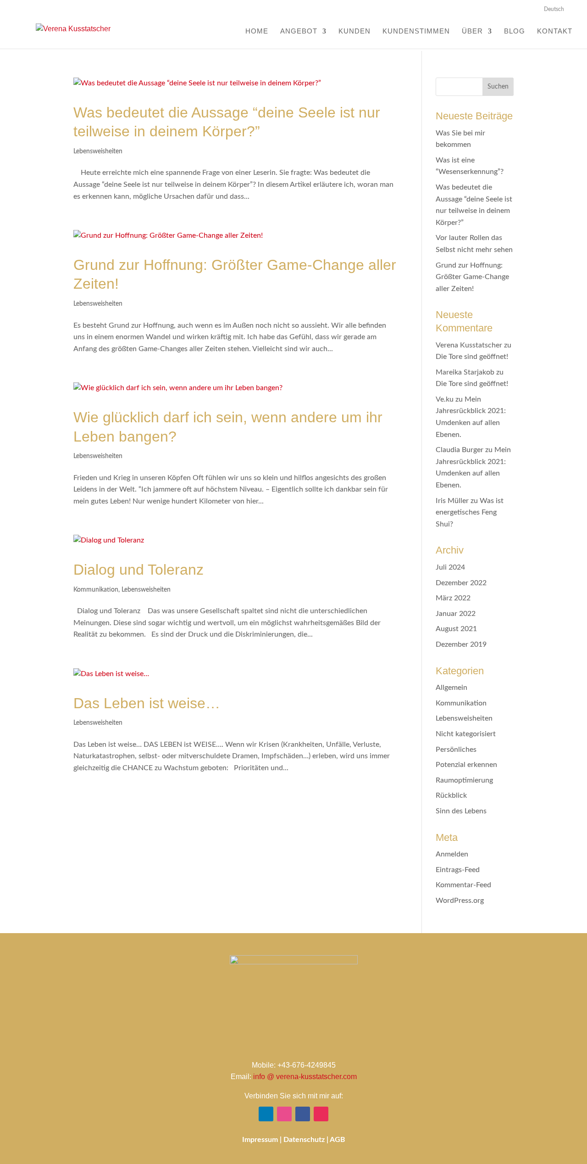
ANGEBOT (298, 31)
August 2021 (456, 628)
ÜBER (472, 31)
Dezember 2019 (461, 644)
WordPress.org (460, 900)
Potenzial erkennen (466, 764)
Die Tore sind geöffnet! (472, 356)
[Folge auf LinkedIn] (266, 1114)
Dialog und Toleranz (138, 569)
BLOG (514, 31)
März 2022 (453, 598)
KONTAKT (554, 31)
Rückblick (451, 795)
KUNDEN (354, 31)
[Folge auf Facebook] (302, 1114)
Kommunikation (95, 590)
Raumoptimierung (464, 780)
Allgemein (451, 687)
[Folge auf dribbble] (284, 1114)
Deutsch (554, 9)
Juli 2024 (450, 567)
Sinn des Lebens (461, 811)
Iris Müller (452, 500)
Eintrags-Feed (458, 869)
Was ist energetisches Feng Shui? (470, 512)
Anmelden (452, 854)
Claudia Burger (459, 449)
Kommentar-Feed (463, 885)
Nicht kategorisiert (466, 734)
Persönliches (456, 749)
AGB (337, 1139)
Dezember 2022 (461, 583)
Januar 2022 (456, 613)
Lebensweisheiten (97, 151)
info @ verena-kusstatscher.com (305, 1076)
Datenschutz (304, 1139)
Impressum (260, 1139)
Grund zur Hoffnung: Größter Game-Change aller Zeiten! (472, 277)
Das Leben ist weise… (146, 703)
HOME (256, 31)
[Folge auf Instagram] (321, 1114)
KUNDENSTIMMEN (416, 31)
